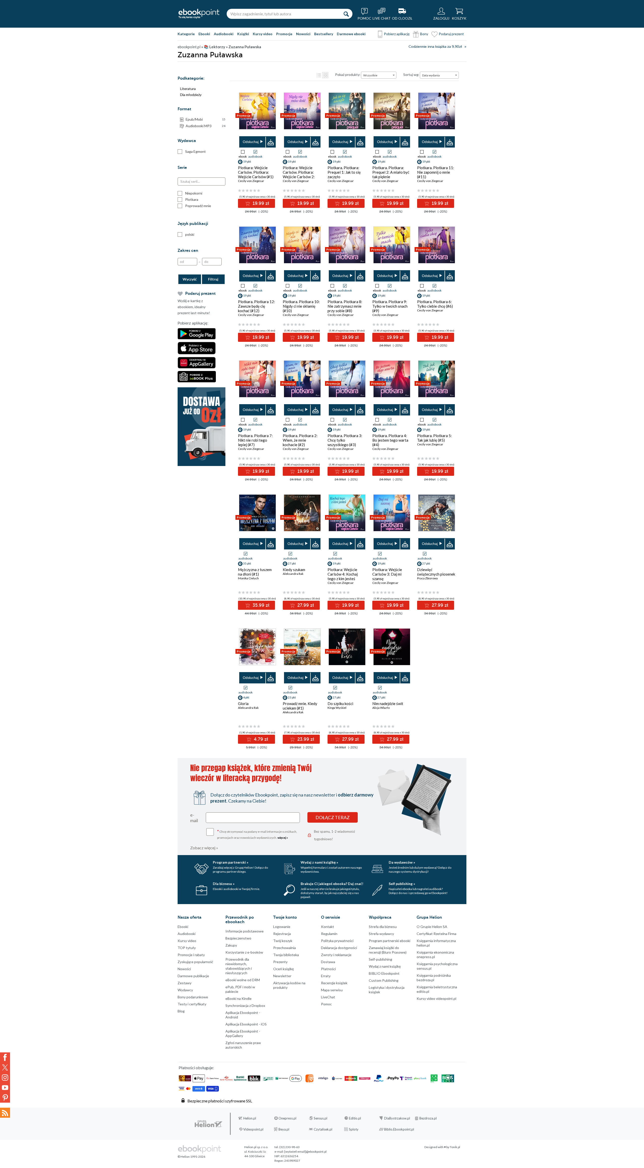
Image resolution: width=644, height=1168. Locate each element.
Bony (424, 34)
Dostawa (328, 962)
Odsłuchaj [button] (251, 142)
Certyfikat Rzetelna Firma (436, 933)
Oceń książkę (283, 969)
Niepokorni (193, 193)
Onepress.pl (287, 1118)
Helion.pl (249, 1118)
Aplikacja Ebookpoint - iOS (246, 1024)
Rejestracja (282, 933)
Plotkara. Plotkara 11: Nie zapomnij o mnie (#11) (435, 172)
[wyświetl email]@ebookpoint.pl (305, 1151)
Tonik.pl (455, 1147)
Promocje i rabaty (191, 955)
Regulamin (329, 933)
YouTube (5, 1088)
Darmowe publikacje (193, 976)
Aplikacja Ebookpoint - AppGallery (242, 1033)
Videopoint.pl (253, 1129)
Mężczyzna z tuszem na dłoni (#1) (255, 571)
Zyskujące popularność (195, 962)
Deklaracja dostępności (339, 948)
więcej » (282, 837)
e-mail (194, 817)
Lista (319, 75)
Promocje (284, 34)
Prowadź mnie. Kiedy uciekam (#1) (300, 705)
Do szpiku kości (340, 703)
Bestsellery (323, 34)
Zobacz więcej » (204, 847)
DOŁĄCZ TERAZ (332, 817)
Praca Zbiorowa (427, 578)
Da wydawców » (402, 862)
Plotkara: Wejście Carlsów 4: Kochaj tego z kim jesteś (343, 574)
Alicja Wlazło (381, 708)
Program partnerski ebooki (389, 941)
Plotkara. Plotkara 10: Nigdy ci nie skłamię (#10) (301, 306)
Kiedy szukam (294, 569)
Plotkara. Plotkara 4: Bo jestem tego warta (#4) (390, 440)
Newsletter (282, 976)
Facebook (5, 1057)
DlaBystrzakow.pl (397, 1118)
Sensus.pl (320, 1118)
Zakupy (231, 945)
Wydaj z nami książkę (385, 966)
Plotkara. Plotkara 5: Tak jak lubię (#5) (434, 437)
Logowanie (281, 926)
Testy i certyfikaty (192, 1004)
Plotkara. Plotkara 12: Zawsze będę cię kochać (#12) (256, 306)
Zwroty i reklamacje (336, 955)
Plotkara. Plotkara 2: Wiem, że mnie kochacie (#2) (300, 440)
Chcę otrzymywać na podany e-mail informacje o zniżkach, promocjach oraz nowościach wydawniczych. (257, 834)
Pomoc (326, 1004)
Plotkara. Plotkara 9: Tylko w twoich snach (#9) (390, 306)
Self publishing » (402, 883)
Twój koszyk (282, 941)
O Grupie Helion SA (432, 926)
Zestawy (184, 983)
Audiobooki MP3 (205, 126)
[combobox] (378, 75)
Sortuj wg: (411, 74)
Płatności (328, 969)
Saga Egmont (195, 151)
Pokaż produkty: (347, 74)
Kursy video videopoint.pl (436, 998)
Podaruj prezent (451, 34)
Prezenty (280, 962)
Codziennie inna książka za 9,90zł (435, 47)
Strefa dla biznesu (383, 926)
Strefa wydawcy (381, 933)
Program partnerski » (230, 862)
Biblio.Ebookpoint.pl (399, 1129)
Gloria (243, 703)
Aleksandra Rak (293, 574)
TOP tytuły (187, 948)
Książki (243, 34)
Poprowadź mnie (198, 206)
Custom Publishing (383, 980)
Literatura (188, 88)
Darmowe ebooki (351, 34)
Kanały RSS (5, 1113)
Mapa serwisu (332, 990)
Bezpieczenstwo (238, 938)
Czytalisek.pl (323, 1129)
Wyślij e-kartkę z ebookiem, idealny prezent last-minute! (194, 307)
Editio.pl (355, 1118)
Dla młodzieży (191, 94)
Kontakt (327, 926)
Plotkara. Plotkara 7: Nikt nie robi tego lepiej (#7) (255, 440)
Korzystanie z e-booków (244, 952)
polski (189, 234)
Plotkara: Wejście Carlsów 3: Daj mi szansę (387, 574)
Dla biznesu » (223, 883)
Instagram (5, 1077)
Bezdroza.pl (428, 1118)
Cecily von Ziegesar (251, 181)
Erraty (326, 976)
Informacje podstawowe (244, 931)
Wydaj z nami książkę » (319, 862)
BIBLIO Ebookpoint (384, 973)
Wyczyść (190, 279)
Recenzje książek (334, 983)
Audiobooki (223, 34)
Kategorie (186, 34)
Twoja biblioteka (286, 955)
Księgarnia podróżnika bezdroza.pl (434, 977)
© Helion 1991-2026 (191, 1156)
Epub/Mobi (205, 119)
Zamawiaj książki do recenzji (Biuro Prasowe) (388, 950)
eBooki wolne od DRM (242, 980)
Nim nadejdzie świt (387, 703)
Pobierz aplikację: (193, 323)
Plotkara (191, 199)
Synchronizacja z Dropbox (245, 1005)
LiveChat (328, 997)
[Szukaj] (346, 14)
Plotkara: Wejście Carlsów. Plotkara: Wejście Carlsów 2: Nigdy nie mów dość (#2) (299, 176)
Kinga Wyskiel (337, 708)
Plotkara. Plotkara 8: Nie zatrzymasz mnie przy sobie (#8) (345, 306)
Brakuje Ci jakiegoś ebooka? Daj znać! (332, 883)
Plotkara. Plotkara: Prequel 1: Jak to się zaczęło (344, 172)
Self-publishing (380, 959)
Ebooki (204, 34)
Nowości (303, 34)
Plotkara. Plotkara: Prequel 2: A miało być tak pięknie (390, 172)
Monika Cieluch (248, 578)
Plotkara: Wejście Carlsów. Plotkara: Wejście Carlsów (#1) (255, 172)
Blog (181, 1011)
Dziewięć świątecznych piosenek (436, 571)
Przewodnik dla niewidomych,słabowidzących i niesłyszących (238, 966)
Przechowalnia (284, 948)
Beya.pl (283, 1129)
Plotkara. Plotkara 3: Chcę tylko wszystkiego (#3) (345, 440)
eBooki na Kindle (238, 998)
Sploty (353, 1129)
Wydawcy (185, 990)
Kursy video (262, 34)
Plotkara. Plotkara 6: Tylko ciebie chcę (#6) (435, 303)
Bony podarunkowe (193, 997)
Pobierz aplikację (397, 34)
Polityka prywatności (337, 941)
